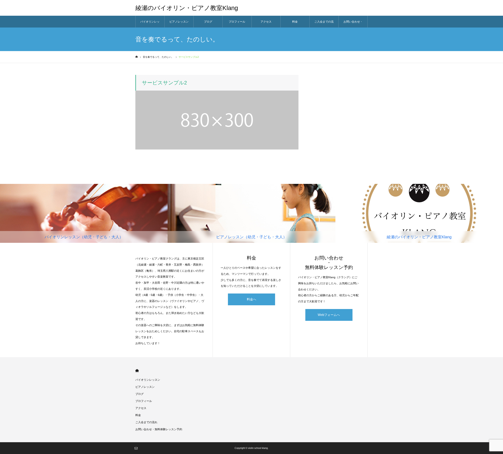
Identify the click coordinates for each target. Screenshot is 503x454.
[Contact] (136, 448)
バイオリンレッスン (150, 24)
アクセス (266, 21)
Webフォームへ (329, 314)
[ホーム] (136, 57)
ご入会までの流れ (324, 24)
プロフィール (237, 21)
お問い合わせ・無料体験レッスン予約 (353, 24)
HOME (137, 370)
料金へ (251, 299)
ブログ (208, 21)
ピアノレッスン (179, 21)
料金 (295, 21)
